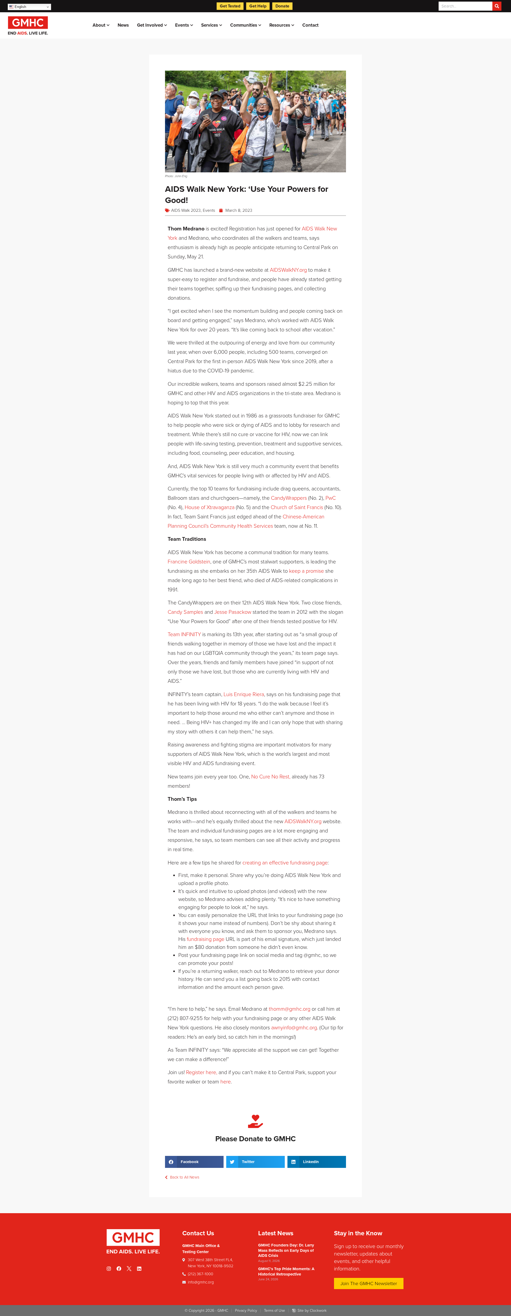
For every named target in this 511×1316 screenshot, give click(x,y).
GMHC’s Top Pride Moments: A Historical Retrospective (286, 1271)
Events (182, 25)
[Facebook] (119, 1268)
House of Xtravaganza (209, 507)
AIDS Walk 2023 (186, 210)
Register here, (201, 1072)
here (225, 1082)
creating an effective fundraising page (285, 863)
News (123, 25)
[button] (194, 1162)
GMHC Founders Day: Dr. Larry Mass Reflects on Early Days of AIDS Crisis (286, 1250)
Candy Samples (185, 612)
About (99, 25)
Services (209, 25)
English (20, 7)
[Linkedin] (139, 1268)
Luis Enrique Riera (244, 694)
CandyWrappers (289, 498)
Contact (310, 25)
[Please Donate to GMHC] (255, 1121)
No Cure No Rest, (270, 777)
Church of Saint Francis (297, 507)
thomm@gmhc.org (289, 1009)
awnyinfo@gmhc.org (294, 1028)
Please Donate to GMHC (255, 1138)
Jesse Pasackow (232, 612)
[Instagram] (108, 1268)
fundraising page (205, 939)
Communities (243, 25)
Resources (279, 25)
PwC (330, 498)
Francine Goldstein (189, 562)
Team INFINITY (184, 634)
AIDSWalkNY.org (288, 270)
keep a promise (306, 571)
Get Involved (150, 25)
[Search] (496, 6)
